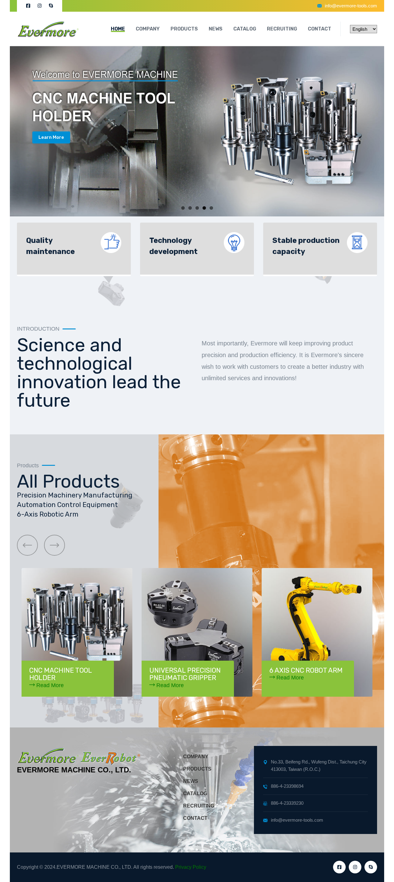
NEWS (190, 781)
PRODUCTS (197, 768)
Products (184, 29)
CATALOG (195, 793)
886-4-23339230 (287, 803)
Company (148, 29)
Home (118, 29)
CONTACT (195, 818)
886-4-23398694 (287, 786)
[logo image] (47, 28)
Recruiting (282, 29)
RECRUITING (198, 805)
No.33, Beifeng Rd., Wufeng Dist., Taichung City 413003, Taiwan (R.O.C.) (319, 765)
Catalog (244, 29)
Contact (319, 29)
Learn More (51, 137)
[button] (27, 545)
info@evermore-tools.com (351, 5)
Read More (49, 685)
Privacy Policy (190, 867)
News (216, 29)
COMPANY (195, 756)
